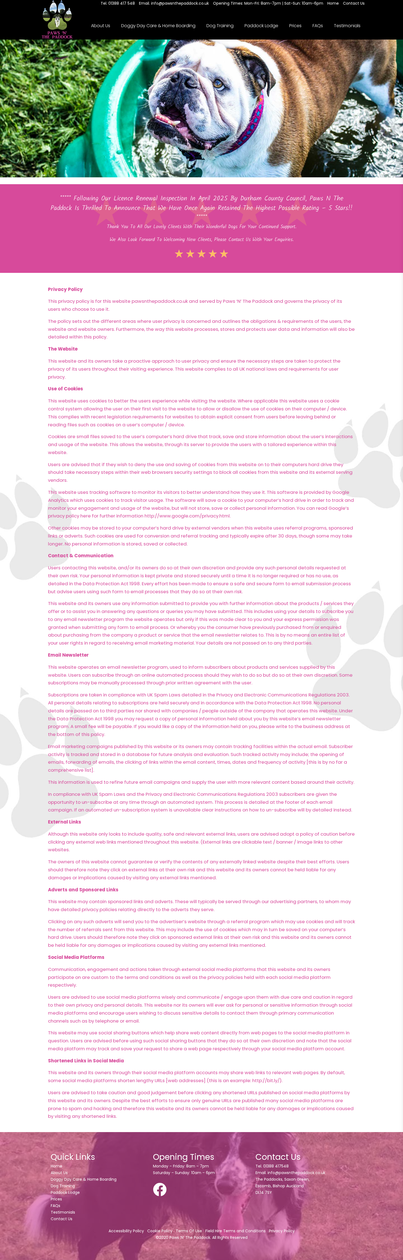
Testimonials (347, 26)
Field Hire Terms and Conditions (235, 1231)
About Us (100, 26)
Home (56, 1166)
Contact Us (61, 1219)
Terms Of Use (189, 1231)
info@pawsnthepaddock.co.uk (296, 1172)
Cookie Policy (159, 1231)
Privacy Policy (282, 1231)
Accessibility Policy (126, 1231)
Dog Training (220, 26)
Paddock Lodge (261, 26)
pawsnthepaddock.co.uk (160, 301)
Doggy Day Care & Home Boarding (158, 26)
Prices (295, 26)
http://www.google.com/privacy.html (187, 516)
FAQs (318, 26)
